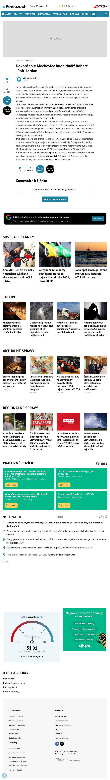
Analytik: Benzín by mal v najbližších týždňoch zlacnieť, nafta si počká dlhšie (18, 275)
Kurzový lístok (10, 687)
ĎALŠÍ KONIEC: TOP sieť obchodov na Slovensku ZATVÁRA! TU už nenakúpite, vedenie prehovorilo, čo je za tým (41, 441)
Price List (58, 734)
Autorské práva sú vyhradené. (66, 754)
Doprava (74, 14)
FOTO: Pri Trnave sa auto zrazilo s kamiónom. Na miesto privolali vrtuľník (68, 327)
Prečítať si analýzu (31, 656)
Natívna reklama (61, 738)
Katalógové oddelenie (17, 761)
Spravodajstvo (14, 748)
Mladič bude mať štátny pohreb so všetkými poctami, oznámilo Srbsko (12, 327)
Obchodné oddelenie (17, 757)
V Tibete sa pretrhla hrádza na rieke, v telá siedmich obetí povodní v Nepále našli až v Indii (41, 329)
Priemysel (30, 14)
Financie (6, 14)
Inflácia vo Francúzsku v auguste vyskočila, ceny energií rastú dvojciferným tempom (41, 383)
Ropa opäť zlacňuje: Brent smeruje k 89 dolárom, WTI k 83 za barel (91, 273)
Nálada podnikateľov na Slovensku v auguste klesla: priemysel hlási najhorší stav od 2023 (68, 383)
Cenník (57, 729)
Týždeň (102, 517)
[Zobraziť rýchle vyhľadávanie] (99, 14)
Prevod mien (9, 678)
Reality (18, 14)
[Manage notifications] (4, 775)
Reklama (59, 710)
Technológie (60, 14)
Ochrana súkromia (16, 721)
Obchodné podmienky (63, 725)
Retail (85, 14)
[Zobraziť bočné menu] (106, 14)
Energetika (44, 14)
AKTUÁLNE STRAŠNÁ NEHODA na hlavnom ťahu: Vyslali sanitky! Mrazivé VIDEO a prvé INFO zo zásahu (68, 440)
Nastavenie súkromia (17, 725)
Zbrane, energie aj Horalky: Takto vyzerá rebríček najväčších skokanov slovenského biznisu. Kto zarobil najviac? (55, 532)
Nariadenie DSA (15, 738)
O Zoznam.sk (14, 710)
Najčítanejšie (12, 517)
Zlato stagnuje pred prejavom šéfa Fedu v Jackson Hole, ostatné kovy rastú (14, 381)
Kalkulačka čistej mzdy (14, 682)
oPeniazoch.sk (29, 78)
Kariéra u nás (14, 729)
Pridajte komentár (56, 199)
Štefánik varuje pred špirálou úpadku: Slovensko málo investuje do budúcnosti (94, 383)
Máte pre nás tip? (15, 770)
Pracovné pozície (18, 463)
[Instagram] (62, 744)
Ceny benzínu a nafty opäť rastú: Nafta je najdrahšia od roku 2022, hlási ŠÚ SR (54, 275)
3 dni (59, 517)
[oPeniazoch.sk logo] (14, 6)
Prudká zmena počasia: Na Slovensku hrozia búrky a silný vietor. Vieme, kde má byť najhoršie (94, 441)
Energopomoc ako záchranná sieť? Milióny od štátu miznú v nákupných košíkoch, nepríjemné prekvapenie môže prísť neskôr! (56, 541)
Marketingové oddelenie (18, 766)
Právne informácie (16, 716)
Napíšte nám (14, 734)
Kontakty (13, 742)
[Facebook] (57, 744)
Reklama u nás (61, 716)
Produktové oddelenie (17, 753)
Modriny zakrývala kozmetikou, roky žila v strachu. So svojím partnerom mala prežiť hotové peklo (95, 329)
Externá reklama (61, 721)
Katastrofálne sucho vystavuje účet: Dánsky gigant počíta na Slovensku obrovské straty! (49, 547)
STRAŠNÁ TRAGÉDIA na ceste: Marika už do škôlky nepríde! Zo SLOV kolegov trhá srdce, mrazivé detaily (14, 440)
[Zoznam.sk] (62, 760)
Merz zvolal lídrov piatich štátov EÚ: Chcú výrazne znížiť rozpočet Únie (40, 554)
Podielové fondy (11, 691)
